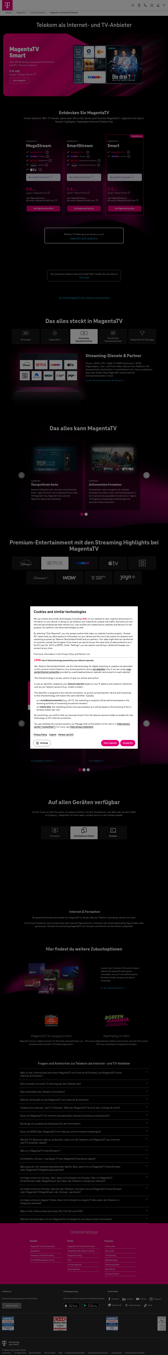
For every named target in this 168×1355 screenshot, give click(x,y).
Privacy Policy (40, 734)
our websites (99, 669)
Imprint (52, 734)
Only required (110, 743)
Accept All (128, 743)
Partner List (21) (65, 734)
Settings (44, 743)
